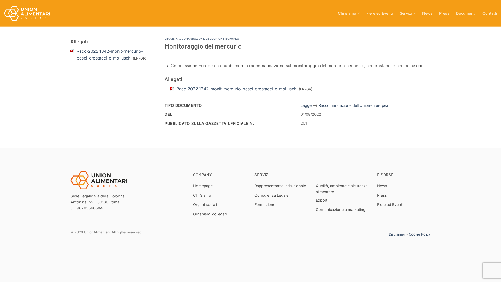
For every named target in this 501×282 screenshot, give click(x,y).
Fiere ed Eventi (379, 13)
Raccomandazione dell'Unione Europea (207, 38)
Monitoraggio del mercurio (203, 46)
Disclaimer (397, 234)
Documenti (466, 13)
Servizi (406, 13)
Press (444, 13)
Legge (169, 38)
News (427, 13)
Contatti (489, 13)
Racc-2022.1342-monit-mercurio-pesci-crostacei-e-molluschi (236, 88)
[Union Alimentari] (30, 13)
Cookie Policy (420, 234)
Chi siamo (347, 13)
